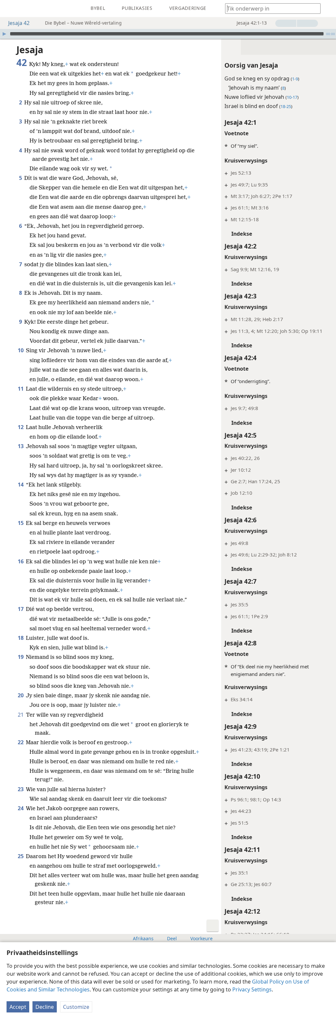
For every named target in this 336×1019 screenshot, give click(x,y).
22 (21, 742)
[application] (168, 34)
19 (21, 657)
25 (21, 856)
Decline (44, 1006)
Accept (18, 1006)
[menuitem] (9, 8)
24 (21, 808)
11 (21, 388)
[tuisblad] (9, 8)
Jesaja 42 (19, 23)
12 (21, 427)
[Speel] (4, 33)
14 (21, 484)
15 (21, 523)
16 (21, 561)
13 (21, 446)
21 (21, 714)
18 (21, 637)
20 (21, 695)
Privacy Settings (252, 989)
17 (21, 609)
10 (21, 350)
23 (21, 789)
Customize (76, 1006)
